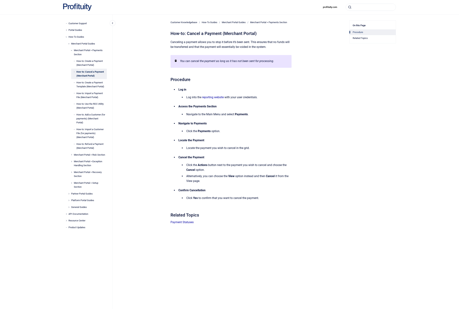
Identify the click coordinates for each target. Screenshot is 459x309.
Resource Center (76, 220)
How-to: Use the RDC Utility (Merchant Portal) (90, 106)
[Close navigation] (112, 23)
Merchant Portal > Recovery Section (88, 174)
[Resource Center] (66, 220)
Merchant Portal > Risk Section (89, 154)
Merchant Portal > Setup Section (86, 185)
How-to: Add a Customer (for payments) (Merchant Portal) (90, 118)
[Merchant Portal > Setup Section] (71, 183)
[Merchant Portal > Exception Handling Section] (71, 161)
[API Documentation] (66, 214)
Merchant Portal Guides (83, 43)
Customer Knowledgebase (184, 22)
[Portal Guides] (66, 30)
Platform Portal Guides (82, 200)
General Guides (79, 207)
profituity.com (330, 7)
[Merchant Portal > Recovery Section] (71, 172)
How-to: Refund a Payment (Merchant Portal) (89, 146)
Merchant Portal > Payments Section (88, 52)
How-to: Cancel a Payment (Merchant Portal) (90, 73)
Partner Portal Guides (82, 193)
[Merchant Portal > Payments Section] (71, 50)
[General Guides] (68, 207)
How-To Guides (76, 36)
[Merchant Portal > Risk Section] (71, 154)
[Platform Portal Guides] (68, 200)
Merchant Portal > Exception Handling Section (88, 163)
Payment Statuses (182, 222)
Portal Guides (75, 30)
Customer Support (77, 23)
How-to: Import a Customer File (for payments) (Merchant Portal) (90, 133)
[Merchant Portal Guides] (68, 43)
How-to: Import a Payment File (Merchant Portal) (89, 95)
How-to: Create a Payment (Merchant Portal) (89, 63)
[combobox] (371, 7)
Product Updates (76, 227)
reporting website (213, 97)
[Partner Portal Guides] (68, 193)
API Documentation (78, 214)
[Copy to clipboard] (169, 79)
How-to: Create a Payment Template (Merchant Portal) (90, 84)
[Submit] (350, 7)
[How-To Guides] (66, 36)
